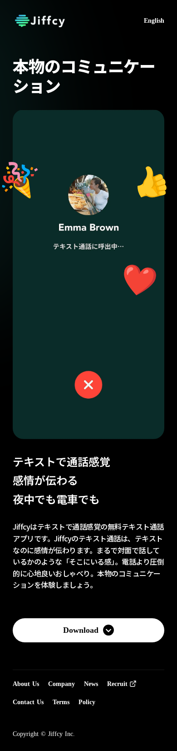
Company (61, 683)
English (154, 20)
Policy (87, 702)
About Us (26, 683)
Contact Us (28, 702)
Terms (61, 702)
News (91, 683)
